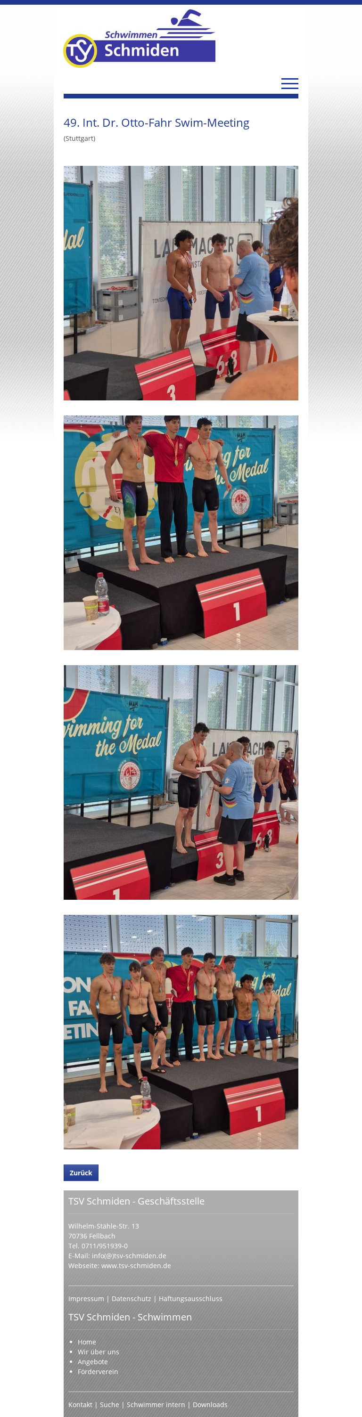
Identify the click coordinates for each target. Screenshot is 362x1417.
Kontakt (80, 1404)
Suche (110, 1404)
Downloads (210, 1404)
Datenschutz (132, 1298)
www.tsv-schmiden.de (136, 1265)
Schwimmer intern (156, 1404)
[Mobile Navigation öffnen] (289, 83)
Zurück (81, 1172)
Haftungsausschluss (190, 1298)
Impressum (87, 1298)
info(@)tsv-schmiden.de (129, 1255)
